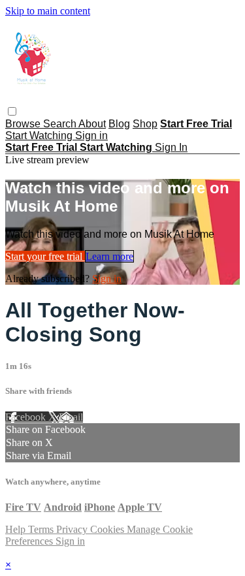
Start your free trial (45, 256)
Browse (24, 123)
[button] (12, 111)
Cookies (108, 529)
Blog (119, 123)
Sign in (91, 135)
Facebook (26, 417)
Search (60, 123)
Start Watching (40, 135)
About (92, 123)
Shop (145, 123)
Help (16, 529)
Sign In (171, 147)
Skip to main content (47, 10)
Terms (42, 529)
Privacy (73, 529)
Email (71, 417)
